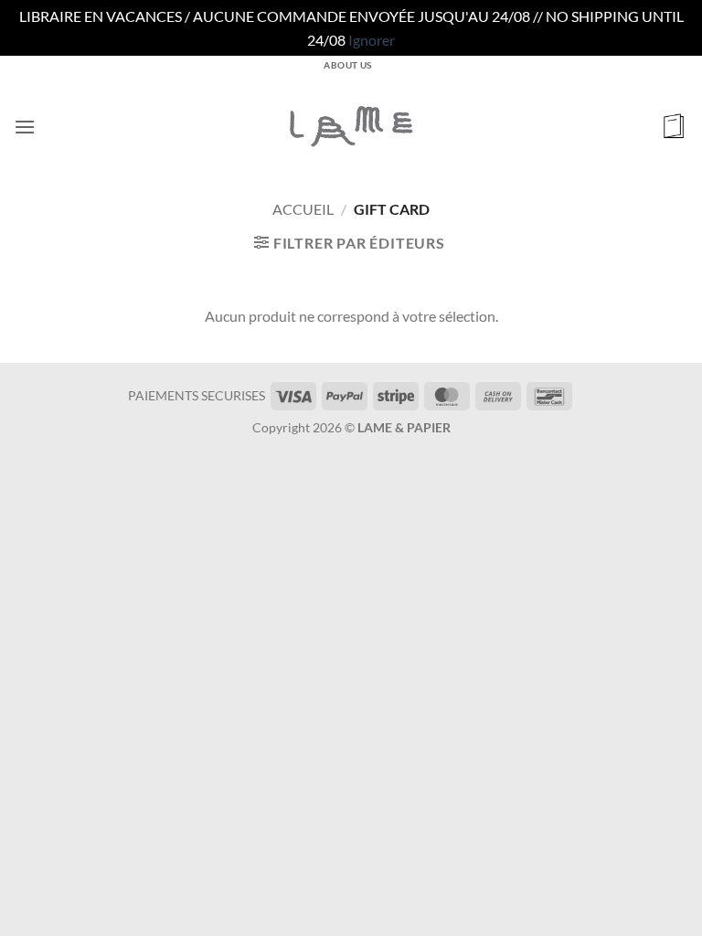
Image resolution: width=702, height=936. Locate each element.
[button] (25, 126)
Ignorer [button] (371, 39)
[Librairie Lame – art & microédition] (351, 126)
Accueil (303, 209)
